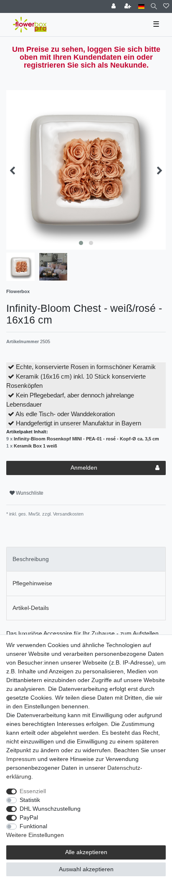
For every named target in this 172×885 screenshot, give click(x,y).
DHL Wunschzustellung (50, 808)
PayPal (29, 817)
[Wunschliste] (166, 6)
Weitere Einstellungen (35, 835)
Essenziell (33, 791)
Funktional (33, 826)
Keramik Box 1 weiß (35, 445)
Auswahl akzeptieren (86, 869)
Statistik (30, 799)
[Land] (141, 6)
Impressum (21, 759)
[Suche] (153, 6)
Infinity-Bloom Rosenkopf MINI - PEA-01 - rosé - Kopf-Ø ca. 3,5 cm (86, 438)
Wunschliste (29, 493)
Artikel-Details (31, 607)
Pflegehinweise (32, 583)
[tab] (86, 559)
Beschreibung (31, 559)
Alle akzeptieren (86, 852)
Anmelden (84, 467)
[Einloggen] (114, 6)
